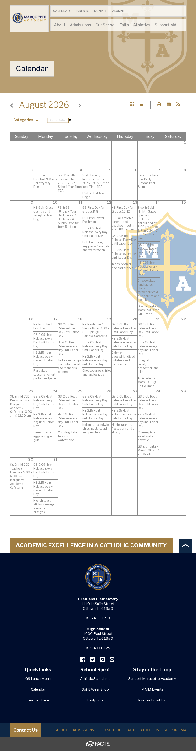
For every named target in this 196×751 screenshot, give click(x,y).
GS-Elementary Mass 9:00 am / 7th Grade (148, 450)
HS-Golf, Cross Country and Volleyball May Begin (43, 213)
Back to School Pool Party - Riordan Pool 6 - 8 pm (148, 181)
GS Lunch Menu (38, 679)
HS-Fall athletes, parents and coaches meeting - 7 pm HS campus (124, 223)
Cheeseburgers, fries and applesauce (96, 372)
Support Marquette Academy (152, 679)
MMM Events (152, 689)
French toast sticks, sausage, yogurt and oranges (44, 506)
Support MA (175, 730)
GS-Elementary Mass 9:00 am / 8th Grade (148, 310)
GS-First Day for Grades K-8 (93, 209)
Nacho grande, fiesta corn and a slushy (123, 428)
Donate (100, 11)
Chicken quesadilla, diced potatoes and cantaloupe (123, 358)
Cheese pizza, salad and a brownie (147, 436)
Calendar (61, 11)
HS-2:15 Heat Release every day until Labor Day (124, 253)
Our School (110, 730)
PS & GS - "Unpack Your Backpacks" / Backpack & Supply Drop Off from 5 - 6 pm (68, 217)
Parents (82, 11)
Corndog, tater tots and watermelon (68, 436)
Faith (131, 730)
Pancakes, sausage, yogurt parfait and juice (44, 374)
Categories (23, 120)
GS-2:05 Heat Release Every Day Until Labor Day (94, 232)
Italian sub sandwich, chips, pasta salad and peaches (96, 428)
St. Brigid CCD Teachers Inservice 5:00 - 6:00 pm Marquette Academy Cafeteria (21, 476)
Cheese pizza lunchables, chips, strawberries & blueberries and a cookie (148, 290)
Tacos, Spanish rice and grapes (122, 266)
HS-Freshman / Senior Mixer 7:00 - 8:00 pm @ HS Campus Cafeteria (95, 330)
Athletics (149, 730)
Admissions (83, 730)
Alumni (118, 11)
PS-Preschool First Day (42, 326)
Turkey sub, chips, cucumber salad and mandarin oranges (70, 366)
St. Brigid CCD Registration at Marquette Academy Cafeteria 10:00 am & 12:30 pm (21, 406)
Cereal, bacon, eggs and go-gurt (43, 436)
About (62, 730)
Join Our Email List (152, 700)
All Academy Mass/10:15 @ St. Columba (147, 382)
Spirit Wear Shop (95, 689)
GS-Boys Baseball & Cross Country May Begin (45, 181)
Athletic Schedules (95, 679)
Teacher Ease (38, 700)
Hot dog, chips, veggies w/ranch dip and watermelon (96, 246)
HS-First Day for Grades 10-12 (123, 209)
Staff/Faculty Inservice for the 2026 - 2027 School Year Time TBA (70, 183)
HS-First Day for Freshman (93, 220)
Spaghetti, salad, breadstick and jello (148, 366)
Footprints (95, 700)
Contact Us (25, 730)
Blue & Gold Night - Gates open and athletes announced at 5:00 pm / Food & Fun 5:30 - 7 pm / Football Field (148, 223)
